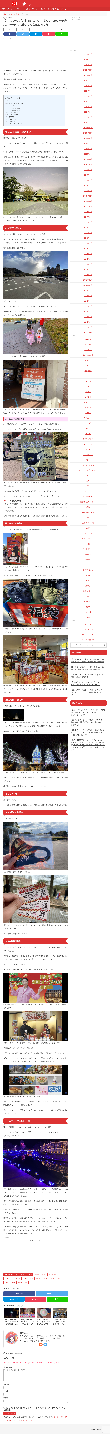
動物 (88, 507)
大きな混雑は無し (11, 121)
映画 (88, 544)
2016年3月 (88, 233)
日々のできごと (88, 538)
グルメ (88, 428)
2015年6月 (88, 243)
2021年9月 (88, 80)
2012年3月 (88, 316)
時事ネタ (88, 554)
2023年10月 (88, 75)
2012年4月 (88, 311)
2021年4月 (88, 107)
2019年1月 (88, 191)
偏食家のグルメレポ (88, 502)
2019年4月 (88, 175)
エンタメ (88, 407)
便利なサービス (88, 496)
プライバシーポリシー (59, 9)
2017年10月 (88, 206)
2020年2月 (88, 154)
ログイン (88, 624)
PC (88, 365)
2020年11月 (88, 133)
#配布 (13, 1282)
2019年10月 (88, 164)
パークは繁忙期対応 (15, 110)
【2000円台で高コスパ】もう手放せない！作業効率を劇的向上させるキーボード (87, 683)
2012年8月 (88, 290)
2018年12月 (88, 196)
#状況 (58, 1278)
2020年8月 (88, 149)
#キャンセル (53, 1275)
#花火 (7, 1282)
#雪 (26, 1282)
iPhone (88, 360)
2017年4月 (88, 212)
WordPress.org (88, 640)
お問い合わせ (44, 9)
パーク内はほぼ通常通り (14, 108)
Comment (7, 1367)
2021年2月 (88, 117)
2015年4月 (88, 248)
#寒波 (38, 1278)
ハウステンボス (17, 9)
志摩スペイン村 (88, 523)
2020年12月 (88, 128)
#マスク (17, 1278)
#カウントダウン (40, 1275)
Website (6, 1398)
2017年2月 (88, 222)
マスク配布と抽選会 (12, 119)
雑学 (88, 607)
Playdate (88, 370)
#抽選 (45, 1278)
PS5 (87, 376)
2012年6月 (88, 301)
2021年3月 (88, 112)
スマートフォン (88, 444)
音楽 (88, 617)
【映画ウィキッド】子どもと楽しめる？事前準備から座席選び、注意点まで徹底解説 (87, 660)
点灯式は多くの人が (12, 114)
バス (88, 475)
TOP (3, 9)
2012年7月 (88, 295)
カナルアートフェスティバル (14, 124)
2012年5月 (88, 306)
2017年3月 (88, 217)
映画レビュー (88, 549)
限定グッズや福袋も (12, 112)
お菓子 (88, 412)
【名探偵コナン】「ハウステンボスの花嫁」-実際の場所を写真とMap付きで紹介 (87, 721)
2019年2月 (88, 185)
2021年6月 (88, 96)
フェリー (88, 481)
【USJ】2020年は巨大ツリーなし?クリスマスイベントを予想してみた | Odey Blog (88, 746)
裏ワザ (88, 586)
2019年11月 (88, 159)
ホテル (27, 9)
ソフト (88, 449)
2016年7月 (88, 227)
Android (88, 344)
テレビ (88, 460)
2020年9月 (88, 143)
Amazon (88, 339)
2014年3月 (88, 259)
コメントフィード (88, 634)
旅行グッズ (88, 533)
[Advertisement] (35, 54)
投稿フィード (88, 629)
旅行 (30, 1275)
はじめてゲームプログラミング (88, 470)
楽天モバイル (88, 570)
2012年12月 (88, 280)
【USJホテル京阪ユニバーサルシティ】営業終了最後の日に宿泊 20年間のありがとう (88, 711)
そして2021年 (10, 117)
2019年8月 (88, 170)
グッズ (88, 423)
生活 (88, 580)
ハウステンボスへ (11, 106)
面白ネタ (88, 612)
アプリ (88, 391)
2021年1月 (88, 122)
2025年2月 (88, 59)
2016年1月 (88, 238)
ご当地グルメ (88, 439)
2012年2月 (88, 322)
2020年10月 (88, 138)
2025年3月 (88, 54)
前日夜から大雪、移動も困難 (14, 103)
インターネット (88, 402)
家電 (88, 517)
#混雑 (52, 1278)
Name (6, 1384)
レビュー (88, 491)
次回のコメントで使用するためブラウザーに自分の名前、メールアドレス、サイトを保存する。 (35, 1409)
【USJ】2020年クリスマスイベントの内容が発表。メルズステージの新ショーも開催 (87, 741)
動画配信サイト (88, 512)
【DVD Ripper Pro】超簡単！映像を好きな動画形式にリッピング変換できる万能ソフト (88, 732)
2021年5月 (88, 101)
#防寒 (20, 1282)
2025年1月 (88, 65)
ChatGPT (88, 349)
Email (6, 1391)
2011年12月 (88, 332)
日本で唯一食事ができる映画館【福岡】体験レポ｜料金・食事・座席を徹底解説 (87, 668)
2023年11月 (88, 70)
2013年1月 (88, 274)
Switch (88, 381)
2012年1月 (88, 327)
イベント (88, 397)
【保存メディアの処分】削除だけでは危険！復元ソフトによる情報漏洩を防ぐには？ (86, 692)
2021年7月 (88, 91)
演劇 (88, 575)
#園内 (31, 1278)
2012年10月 (88, 285)
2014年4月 (88, 253)
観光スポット (88, 591)
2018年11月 (88, 201)
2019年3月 (88, 180)
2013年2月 (88, 269)
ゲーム (34, 9)
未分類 (88, 559)
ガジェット (88, 418)
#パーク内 (8, 1278)
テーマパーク (9, 1275)
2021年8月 (88, 86)
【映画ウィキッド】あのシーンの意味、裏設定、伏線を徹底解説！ (87, 675)
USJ (8, 9)
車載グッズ (88, 601)
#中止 (25, 1278)
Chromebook (88, 355)
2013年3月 (88, 264)
